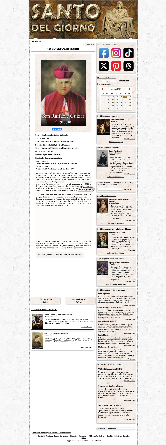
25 (117, 105)
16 (108, 102)
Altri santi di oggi (116, 142)
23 (108, 105)
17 (113, 102)
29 (103, 108)
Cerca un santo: (37, 41)
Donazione (83, 436)
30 (108, 108)
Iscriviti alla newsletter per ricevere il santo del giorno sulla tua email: (114, 183)
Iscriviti (127, 189)
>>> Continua (86, 327)
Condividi (58, 129)
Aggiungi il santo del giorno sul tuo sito (61, 436)
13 (125, 100)
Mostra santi (124, 81)
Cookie (110, 436)
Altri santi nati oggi (116, 223)
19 (121, 102)
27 (125, 105)
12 (121, 100)
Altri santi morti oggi (115, 253)
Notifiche (118, 436)
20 (125, 102)
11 (117, 100)
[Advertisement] (63, 224)
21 (130, 102)
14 (130, 100)
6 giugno (50, 151)
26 (121, 105)
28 (130, 105)
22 (103, 105)
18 (117, 102)
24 (113, 105)
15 (103, 102)
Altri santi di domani (115, 177)
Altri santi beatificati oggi (115, 284)
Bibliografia (93, 436)
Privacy (102, 436)
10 (113, 100)
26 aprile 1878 (49, 145)
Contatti (41, 436)
